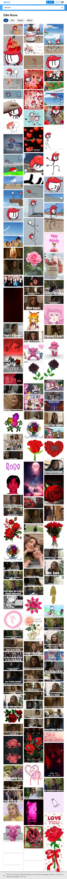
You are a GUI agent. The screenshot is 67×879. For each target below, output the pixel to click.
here (24, 876)
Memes (29, 20)
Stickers (20, 20)
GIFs (12, 20)
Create (51, 2)
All (6, 20)
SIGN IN (58, 2)
